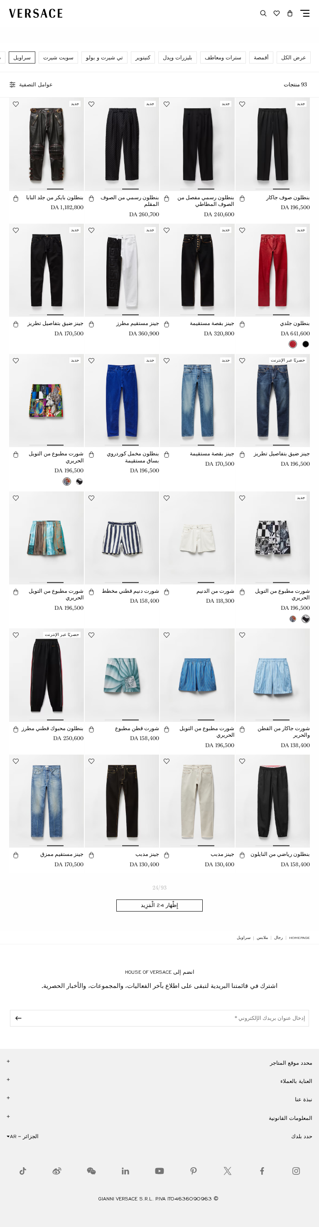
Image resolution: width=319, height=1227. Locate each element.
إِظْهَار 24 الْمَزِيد (159, 905)
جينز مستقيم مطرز (137, 323)
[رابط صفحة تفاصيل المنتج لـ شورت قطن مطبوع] (122, 674)
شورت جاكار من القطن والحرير (284, 732)
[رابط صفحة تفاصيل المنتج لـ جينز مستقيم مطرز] (122, 270)
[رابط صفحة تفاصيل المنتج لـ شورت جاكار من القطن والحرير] (273, 674)
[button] (290, 13)
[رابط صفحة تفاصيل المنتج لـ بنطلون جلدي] (273, 270)
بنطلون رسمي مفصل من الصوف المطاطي (205, 201)
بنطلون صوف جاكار (288, 197)
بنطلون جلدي (295, 323)
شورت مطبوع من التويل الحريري (56, 457)
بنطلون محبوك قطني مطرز (52, 728)
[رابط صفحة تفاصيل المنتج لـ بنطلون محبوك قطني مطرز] (46, 674)
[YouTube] (159, 1171)
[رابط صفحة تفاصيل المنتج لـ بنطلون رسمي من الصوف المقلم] (122, 144)
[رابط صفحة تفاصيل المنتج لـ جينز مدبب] (197, 801)
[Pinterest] (194, 1171)
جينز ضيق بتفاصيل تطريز (55, 323)
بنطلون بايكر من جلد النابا (54, 197)
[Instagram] (296, 1171)
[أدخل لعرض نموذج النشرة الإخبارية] (17, 1018)
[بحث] (263, 13)
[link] (299, 938)
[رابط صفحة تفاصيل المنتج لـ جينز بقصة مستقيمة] (197, 270)
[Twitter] (228, 1171)
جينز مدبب (222, 854)
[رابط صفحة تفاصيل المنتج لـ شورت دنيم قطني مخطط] (122, 537)
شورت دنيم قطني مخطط (130, 590)
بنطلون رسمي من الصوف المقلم (130, 201)
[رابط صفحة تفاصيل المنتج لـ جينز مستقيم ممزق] (46, 801)
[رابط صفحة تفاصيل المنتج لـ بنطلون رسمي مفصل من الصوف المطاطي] (197, 144)
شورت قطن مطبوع (137, 728)
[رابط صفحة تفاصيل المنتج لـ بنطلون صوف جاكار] (273, 144)
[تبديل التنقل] (305, 13)
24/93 (159, 887)
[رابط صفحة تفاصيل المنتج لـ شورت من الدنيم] (197, 537)
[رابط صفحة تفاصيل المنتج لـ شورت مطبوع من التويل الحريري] (46, 400)
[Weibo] (57, 1171)
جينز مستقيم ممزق (61, 854)
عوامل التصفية (36, 85)
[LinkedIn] (125, 1171)
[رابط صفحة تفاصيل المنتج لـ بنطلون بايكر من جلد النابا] (46, 144)
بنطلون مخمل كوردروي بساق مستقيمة (133, 457)
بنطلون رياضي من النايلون (280, 854)
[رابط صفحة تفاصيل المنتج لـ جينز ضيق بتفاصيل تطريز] (46, 270)
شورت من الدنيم (215, 590)
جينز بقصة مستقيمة (212, 323)
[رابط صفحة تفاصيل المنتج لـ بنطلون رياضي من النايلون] (273, 801)
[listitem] (294, 57)
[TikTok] (23, 1171)
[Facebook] (262, 1171)
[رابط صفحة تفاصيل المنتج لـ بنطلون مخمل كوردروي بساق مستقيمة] (122, 400)
